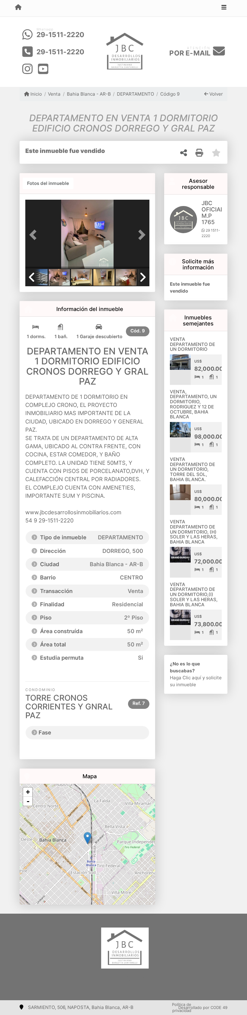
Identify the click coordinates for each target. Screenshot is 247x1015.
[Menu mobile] (18, 7)
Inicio (35, 94)
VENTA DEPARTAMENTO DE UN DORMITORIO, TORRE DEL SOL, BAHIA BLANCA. (192, 469)
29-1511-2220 (60, 34)
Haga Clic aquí (185, 677)
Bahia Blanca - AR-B (89, 94)
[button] (34, 235)
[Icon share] (27, 68)
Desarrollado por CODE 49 (202, 1007)
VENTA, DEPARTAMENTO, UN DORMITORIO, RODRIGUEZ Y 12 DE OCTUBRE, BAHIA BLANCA (193, 404)
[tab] (48, 183)
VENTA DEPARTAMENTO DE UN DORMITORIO (192, 344)
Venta (54, 94)
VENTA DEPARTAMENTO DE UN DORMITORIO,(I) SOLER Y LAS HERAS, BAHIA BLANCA (193, 594)
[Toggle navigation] (224, 8)
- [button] (28, 801)
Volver (215, 94)
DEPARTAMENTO (135, 94)
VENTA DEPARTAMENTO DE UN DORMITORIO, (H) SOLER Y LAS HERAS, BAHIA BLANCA (193, 532)
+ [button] (28, 792)
